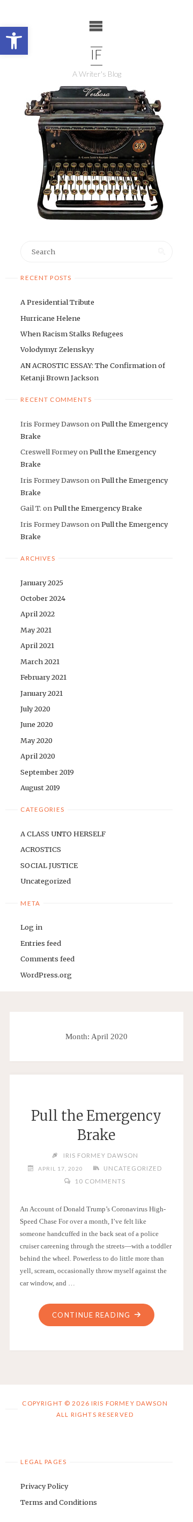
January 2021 (41, 693)
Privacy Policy (44, 1486)
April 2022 (37, 613)
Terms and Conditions (58, 1502)
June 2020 (36, 724)
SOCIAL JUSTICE (49, 865)
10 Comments (100, 1181)
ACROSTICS (40, 849)
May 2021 (35, 630)
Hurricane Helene (50, 318)
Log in (31, 927)
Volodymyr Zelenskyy (57, 349)
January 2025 (41, 582)
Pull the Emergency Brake (98, 508)
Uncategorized (45, 881)
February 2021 (43, 677)
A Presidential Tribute (57, 302)
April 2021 (37, 645)
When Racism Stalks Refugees (71, 333)
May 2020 (36, 740)
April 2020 (37, 756)
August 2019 (40, 787)
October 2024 (42, 598)
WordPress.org (46, 974)
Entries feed (40, 943)
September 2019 (47, 772)
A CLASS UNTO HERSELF (63, 833)
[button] (14, 41)
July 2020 (35, 708)
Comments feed (47, 958)
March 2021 (40, 661)
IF (96, 56)
